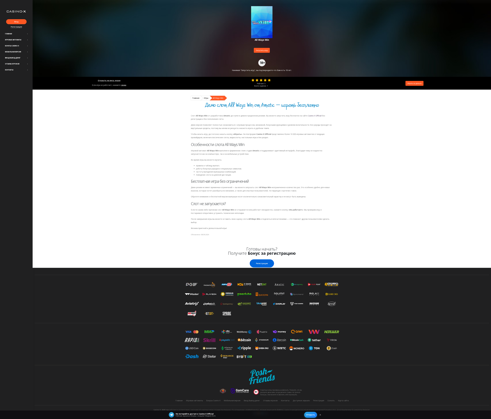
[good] (265, 80)
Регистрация (16, 27)
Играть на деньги (414, 83)
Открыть (310, 414)
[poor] (257, 80)
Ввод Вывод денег (12, 58)
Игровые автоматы (13, 40)
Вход (16, 21)
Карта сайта (343, 400)
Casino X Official (314, 115)
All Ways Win (218, 98)
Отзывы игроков (12, 64)
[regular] (261, 80)
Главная (8, 34)
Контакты (9, 70)
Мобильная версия (13, 52)
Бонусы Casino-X (12, 46)
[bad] (253, 80)
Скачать (331, 400)
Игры (206, 98)
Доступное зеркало (301, 400)
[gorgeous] (269, 80)
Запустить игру (262, 50)
